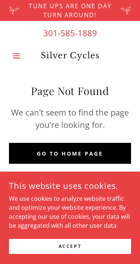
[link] (70, 56)
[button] (18, 55)
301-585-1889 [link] (70, 33)
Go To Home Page (70, 153)
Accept (70, 246)
